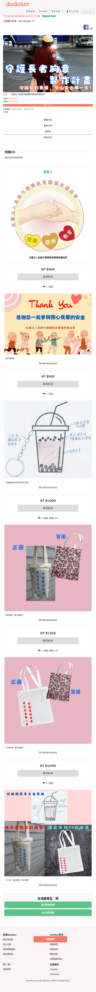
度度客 (19, 4)
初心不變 (7, 944)
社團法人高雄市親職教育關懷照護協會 (48, 257)
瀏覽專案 (30, 11)
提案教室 (54, 944)
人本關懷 (46, 16)
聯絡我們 (7, 969)
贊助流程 (54, 954)
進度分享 (48, 126)
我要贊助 (50, 939)
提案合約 (54, 949)
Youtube (54, 969)
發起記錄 (49, 905)
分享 (90, 28)
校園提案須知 (56, 959)
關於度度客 (8, 939)
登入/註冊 (74, 11)
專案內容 (48, 120)
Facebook (54, 974)
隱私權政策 (8, 954)
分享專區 (43, 11)
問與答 (48, 131)
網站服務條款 (9, 949)
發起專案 (56, 11)
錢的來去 (48, 137)
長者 (53, 16)
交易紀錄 (49, 912)
